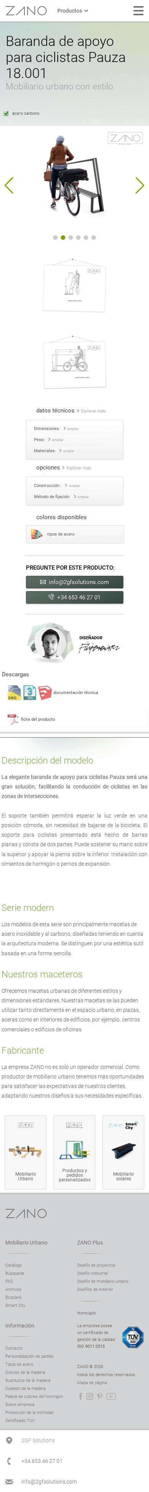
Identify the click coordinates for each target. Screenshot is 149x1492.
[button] (9, 185)
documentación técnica (75, 692)
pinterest (99, 1396)
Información (19, 1326)
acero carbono (25, 113)
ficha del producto (38, 719)
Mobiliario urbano (26, 1243)
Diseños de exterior (95, 1289)
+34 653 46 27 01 (78, 597)
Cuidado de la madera (25, 1388)
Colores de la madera (25, 1372)
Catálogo (13, 1265)
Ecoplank (13, 1297)
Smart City (15, 1305)
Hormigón (86, 1313)
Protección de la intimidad (29, 1412)
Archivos (13, 1289)
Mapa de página (92, 1382)
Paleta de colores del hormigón (34, 1396)
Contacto (14, 1348)
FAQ (9, 1281)
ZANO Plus (90, 1243)
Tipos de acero (19, 1364)
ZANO (26, 10)
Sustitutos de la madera (27, 1380)
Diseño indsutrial (92, 1273)
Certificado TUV (20, 1420)
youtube (111, 1396)
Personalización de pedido (29, 1356)
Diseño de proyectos (96, 1265)
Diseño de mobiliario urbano (102, 1281)
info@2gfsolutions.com (79, 582)
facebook (80, 1396)
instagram (89, 1396)
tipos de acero (60, 534)
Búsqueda (14, 1273)
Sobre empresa (19, 1404)
